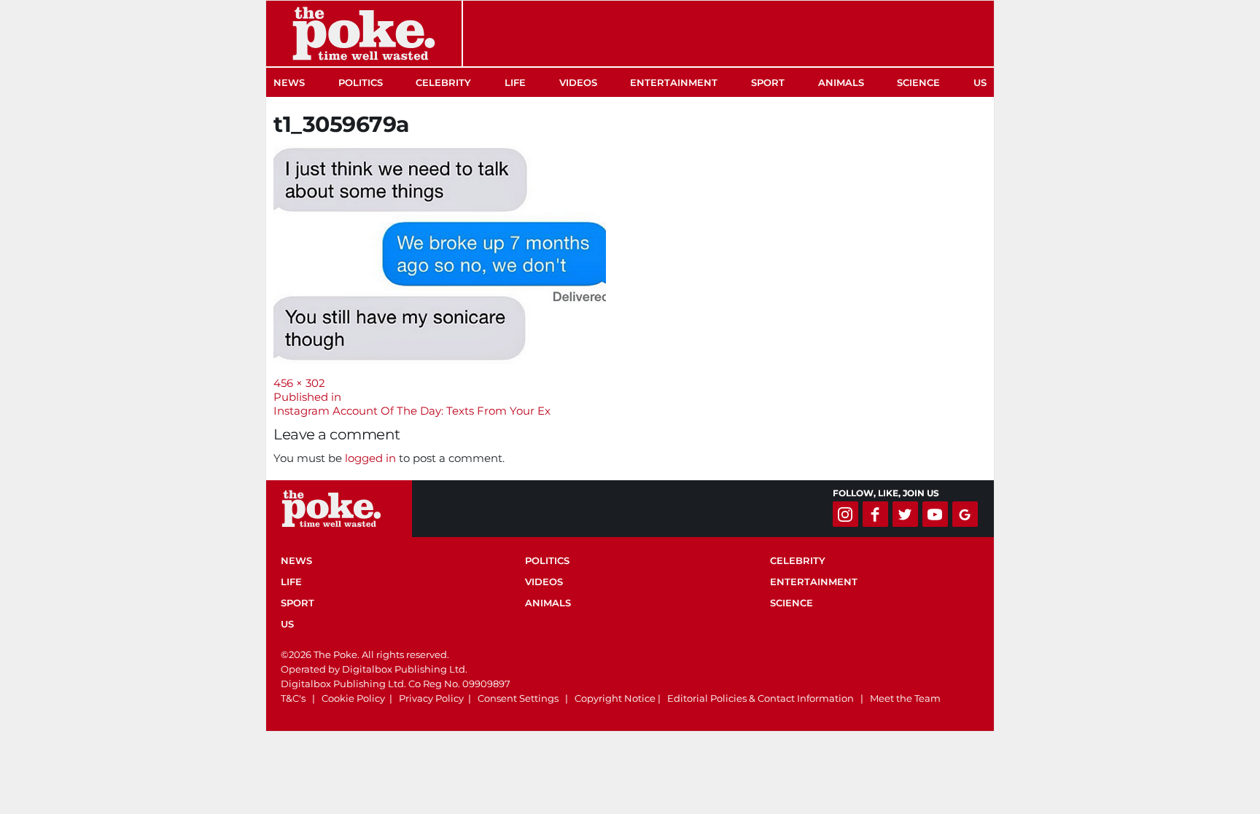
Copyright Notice (615, 698)
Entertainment (674, 82)
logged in (370, 458)
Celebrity (443, 82)
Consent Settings (518, 698)
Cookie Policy (353, 698)
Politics (360, 82)
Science (918, 82)
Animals (841, 82)
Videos (578, 82)
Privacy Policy (431, 698)
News (289, 82)
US (980, 82)
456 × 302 (299, 383)
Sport (768, 82)
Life (515, 82)
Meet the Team (905, 698)
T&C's (293, 698)
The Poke (364, 33)
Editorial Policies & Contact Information (760, 698)
